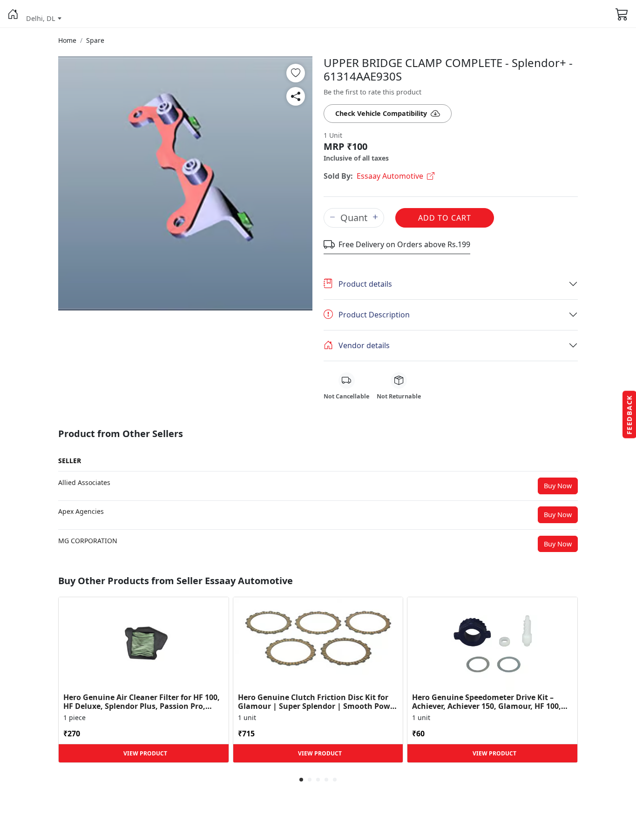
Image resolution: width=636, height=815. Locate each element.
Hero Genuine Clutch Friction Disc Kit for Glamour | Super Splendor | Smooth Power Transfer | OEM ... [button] (318, 702)
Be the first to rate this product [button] (372, 92)
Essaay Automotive (390, 176)
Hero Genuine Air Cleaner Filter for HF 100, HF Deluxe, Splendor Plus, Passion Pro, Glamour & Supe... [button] (141, 702)
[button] (13, 14)
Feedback (629, 415)
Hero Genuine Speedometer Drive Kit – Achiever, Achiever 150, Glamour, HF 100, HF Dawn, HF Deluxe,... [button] (486, 702)
